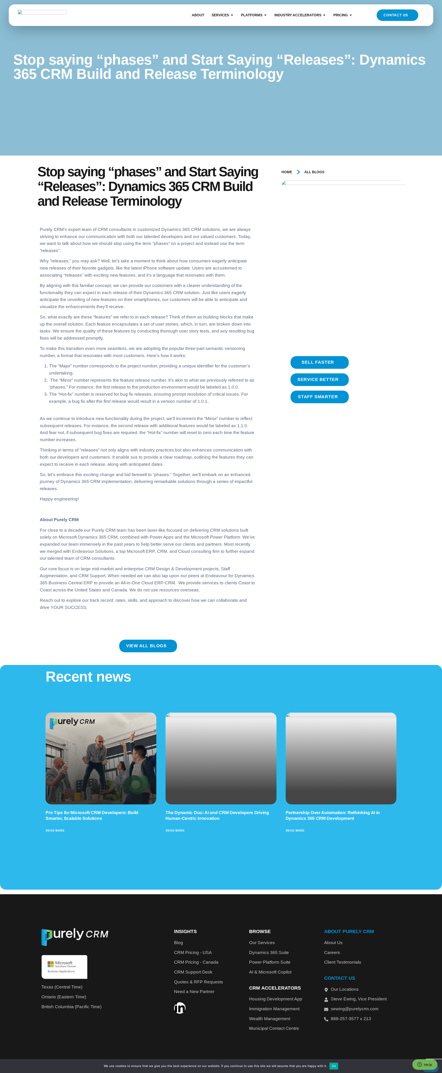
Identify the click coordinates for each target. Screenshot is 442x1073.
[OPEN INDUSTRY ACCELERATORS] (324, 15)
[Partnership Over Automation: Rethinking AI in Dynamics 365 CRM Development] (341, 758)
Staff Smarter (318, 396)
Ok (334, 1066)
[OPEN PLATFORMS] (265, 15)
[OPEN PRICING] (350, 15)
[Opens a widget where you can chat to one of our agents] (424, 1065)
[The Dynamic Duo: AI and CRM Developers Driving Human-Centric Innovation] (221, 758)
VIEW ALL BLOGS (146, 645)
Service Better (318, 379)
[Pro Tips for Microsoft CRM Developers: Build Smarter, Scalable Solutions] (101, 758)
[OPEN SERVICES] (232, 15)
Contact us (396, 15)
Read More (55, 830)
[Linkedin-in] (180, 1008)
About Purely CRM (349, 931)
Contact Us (339, 978)
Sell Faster (318, 362)
